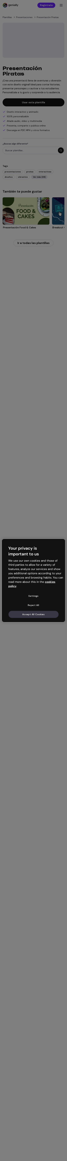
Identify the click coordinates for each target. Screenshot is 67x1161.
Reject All (33, 605)
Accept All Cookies (33, 614)
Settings (33, 595)
